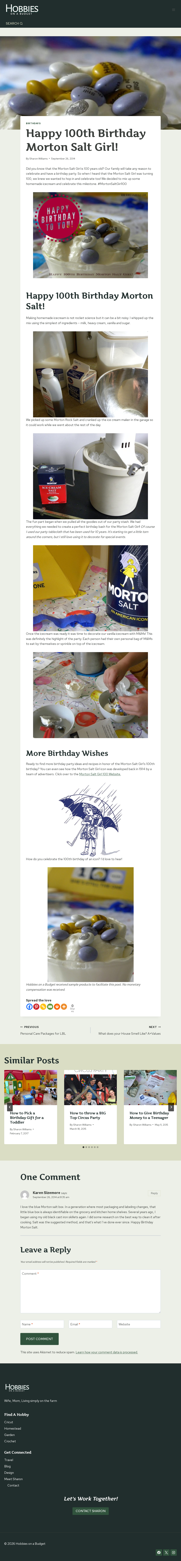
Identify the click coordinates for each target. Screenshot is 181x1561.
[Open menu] (173, 9)
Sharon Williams (38, 158)
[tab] (83, 1147)
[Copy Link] (43, 1007)
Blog (7, 1466)
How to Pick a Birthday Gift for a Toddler (27, 1117)
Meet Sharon (13, 1479)
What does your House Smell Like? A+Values (129, 1030)
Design (9, 1473)
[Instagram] (173, 1552)
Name (27, 1324)
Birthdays (33, 123)
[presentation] (30, 1087)
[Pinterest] (36, 1007)
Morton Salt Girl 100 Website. (100, 774)
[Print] (57, 1007)
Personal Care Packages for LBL (43, 1030)
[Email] (50, 1007)
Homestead (12, 1428)
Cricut (8, 1422)
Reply (154, 1193)
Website (124, 1324)
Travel (8, 1460)
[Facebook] (29, 1007)
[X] (166, 1552)
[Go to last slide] (10, 1107)
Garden (9, 1435)
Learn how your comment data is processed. (107, 1352)
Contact (13, 1485)
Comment (30, 1274)
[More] (64, 1007)
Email (75, 1324)
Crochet (10, 1441)
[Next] (171, 1107)
